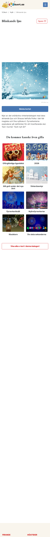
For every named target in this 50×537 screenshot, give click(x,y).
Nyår (11, 12)
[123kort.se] (13, 5)
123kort (4, 12)
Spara (41, 21)
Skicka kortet (25, 109)
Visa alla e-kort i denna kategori (25, 246)
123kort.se (45, 102)
